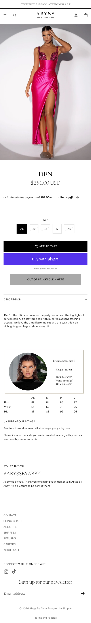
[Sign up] (82, 593)
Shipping (10, 532)
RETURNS (10, 538)
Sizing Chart (13, 521)
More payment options (45, 268)
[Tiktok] (14, 571)
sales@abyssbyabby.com (56, 428)
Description (12, 299)
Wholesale (12, 550)
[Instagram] (6, 571)
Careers (9, 544)
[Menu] (5, 15)
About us (10, 527)
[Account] (76, 15)
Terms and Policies (46, 617)
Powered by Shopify (60, 608)
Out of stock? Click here (45, 279)
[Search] (14, 15)
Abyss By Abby (38, 608)
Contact (10, 515)
